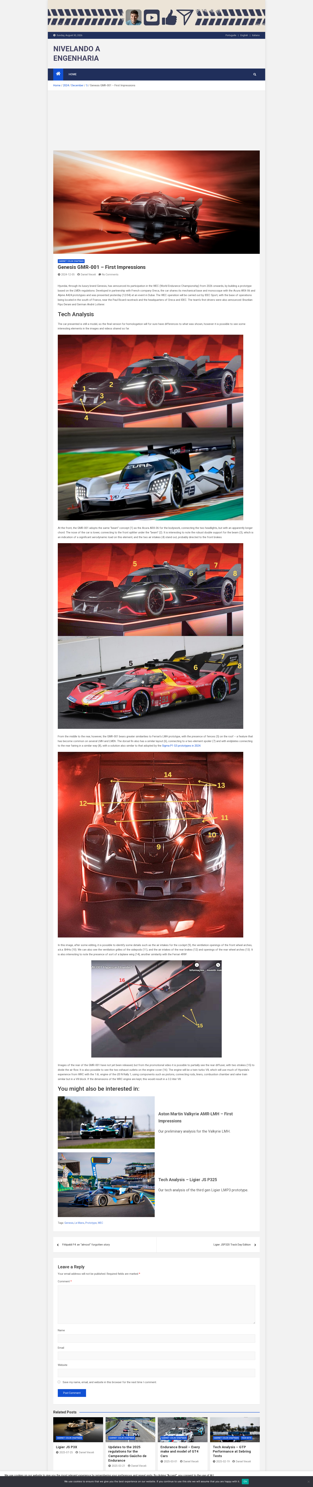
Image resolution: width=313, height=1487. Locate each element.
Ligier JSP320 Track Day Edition (232, 1244)
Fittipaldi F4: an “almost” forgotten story (86, 1244)
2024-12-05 (68, 274)
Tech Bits (246, 1438)
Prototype (91, 1222)
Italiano (256, 35)
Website (62, 1365)
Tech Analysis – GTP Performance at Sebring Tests (232, 1451)
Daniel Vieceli (88, 274)
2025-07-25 (66, 1452)
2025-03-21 (118, 1465)
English (244, 35)
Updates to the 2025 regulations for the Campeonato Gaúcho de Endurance (127, 1454)
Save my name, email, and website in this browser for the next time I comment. (110, 1382)
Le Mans (79, 1222)
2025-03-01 (170, 1461)
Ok (245, 1481)
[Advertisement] (156, 117)
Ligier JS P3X (66, 1447)
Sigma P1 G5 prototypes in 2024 (181, 745)
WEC (100, 1222)
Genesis (69, 1222)
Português (231, 35)
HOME (72, 74)
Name (61, 1330)
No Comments (110, 274)
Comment (65, 1281)
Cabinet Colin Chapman (71, 261)
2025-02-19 (223, 1461)
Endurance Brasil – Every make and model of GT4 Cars (180, 1451)
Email (61, 1347)
